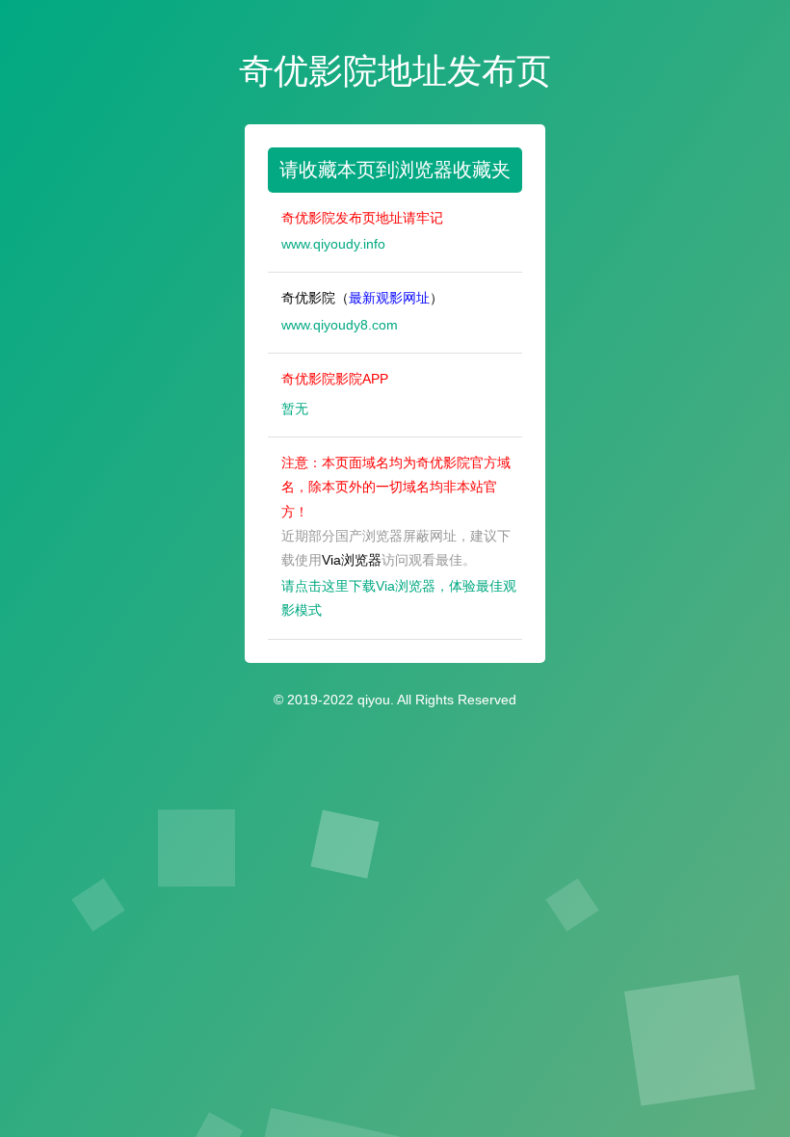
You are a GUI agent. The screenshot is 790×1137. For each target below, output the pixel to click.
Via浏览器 (352, 560)
